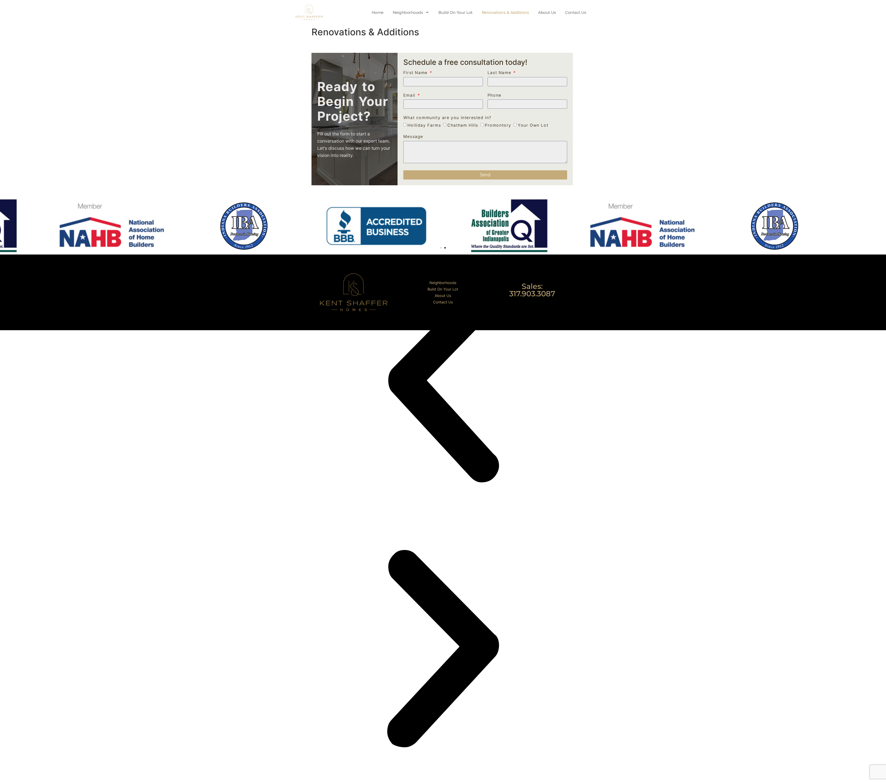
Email (410, 95)
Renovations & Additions (505, 12)
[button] (441, 248)
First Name (416, 73)
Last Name (500, 73)
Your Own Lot (533, 125)
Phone (494, 95)
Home (377, 12)
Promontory (498, 125)
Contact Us (575, 12)
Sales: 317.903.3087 (532, 290)
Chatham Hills (462, 125)
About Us (547, 12)
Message (413, 137)
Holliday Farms (424, 125)
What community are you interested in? (447, 118)
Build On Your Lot (455, 12)
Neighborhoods (408, 12)
